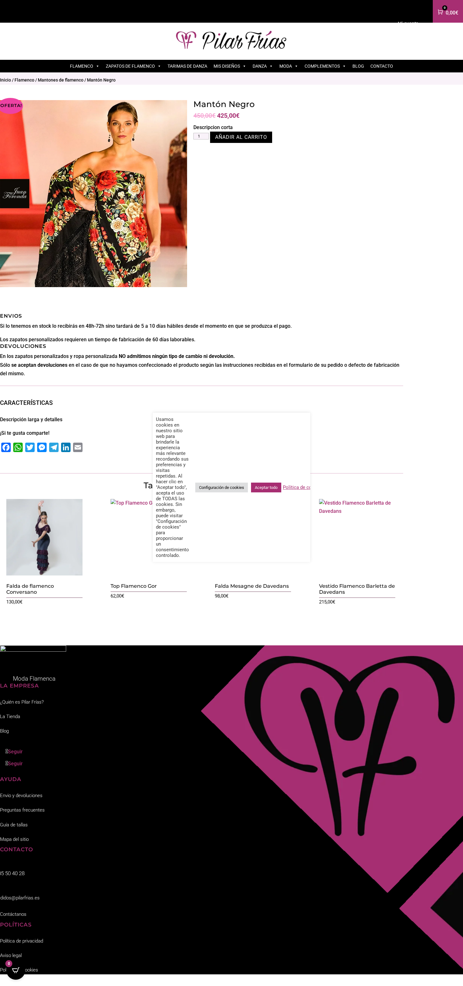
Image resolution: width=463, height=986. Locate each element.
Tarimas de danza (187, 66)
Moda (285, 66)
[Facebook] (6, 447)
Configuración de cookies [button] (221, 487)
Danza (260, 66)
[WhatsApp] (18, 447)
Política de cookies (303, 487)
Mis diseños (227, 66)
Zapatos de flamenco (130, 66)
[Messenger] (42, 447)
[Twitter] (30, 447)
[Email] (78, 447)
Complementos (322, 66)
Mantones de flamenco (60, 79)
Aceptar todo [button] (266, 487)
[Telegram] (54, 447)
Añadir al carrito (241, 137)
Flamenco (81, 66)
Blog (358, 66)
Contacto (381, 66)
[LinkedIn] (66, 447)
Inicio (5, 79)
